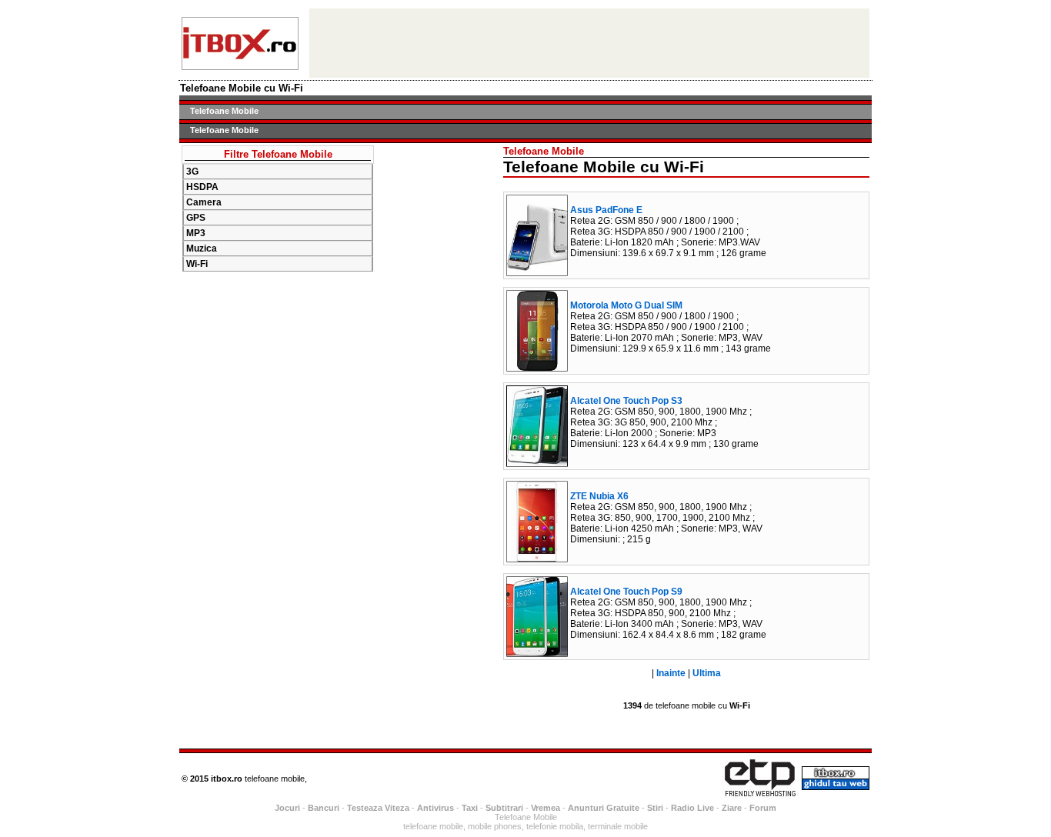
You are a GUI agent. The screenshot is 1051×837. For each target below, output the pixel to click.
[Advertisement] (438, 376)
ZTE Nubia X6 (599, 496)
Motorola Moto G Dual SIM (626, 305)
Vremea (545, 807)
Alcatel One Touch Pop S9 (626, 591)
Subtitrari (504, 807)
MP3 (195, 233)
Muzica (201, 248)
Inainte (671, 673)
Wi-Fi (197, 263)
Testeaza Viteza (378, 807)
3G (192, 171)
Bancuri (323, 807)
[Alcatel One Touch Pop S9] (537, 652)
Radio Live (692, 807)
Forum (762, 807)
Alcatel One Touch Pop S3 (626, 400)
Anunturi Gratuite (603, 807)
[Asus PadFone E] (537, 271)
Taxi (470, 807)
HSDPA (202, 187)
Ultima (706, 673)
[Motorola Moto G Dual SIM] (537, 367)
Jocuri (287, 807)
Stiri (655, 807)
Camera (204, 202)
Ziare (732, 807)
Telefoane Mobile (224, 110)
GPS (195, 217)
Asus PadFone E (606, 210)
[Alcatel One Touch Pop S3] (537, 462)
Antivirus (435, 807)
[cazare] (240, 65)
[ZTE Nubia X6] (537, 558)
